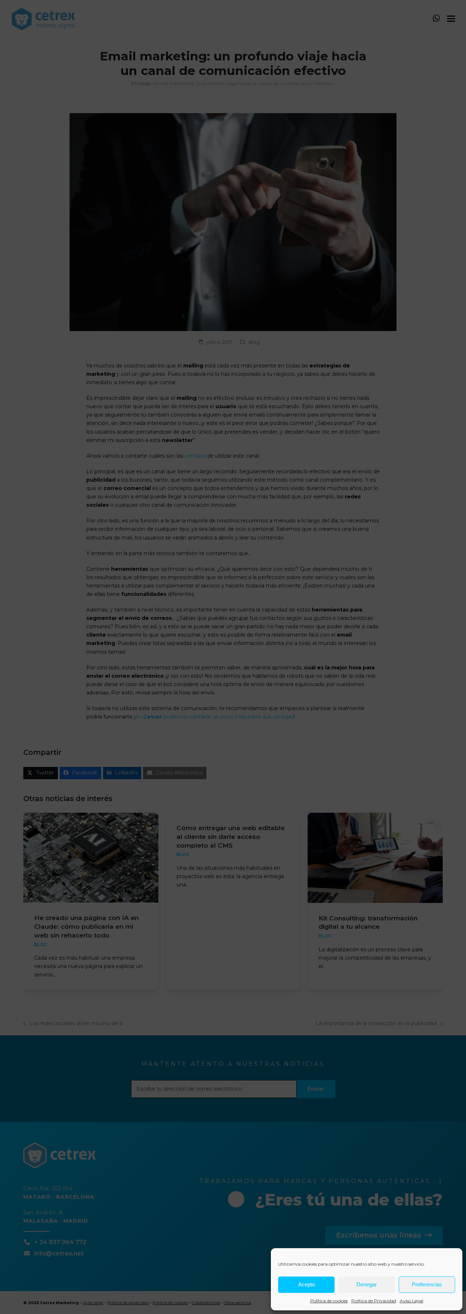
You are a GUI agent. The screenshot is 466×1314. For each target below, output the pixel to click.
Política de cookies (329, 1300)
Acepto (306, 1284)
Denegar (366, 1284)
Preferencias (427, 1284)
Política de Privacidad (373, 1300)
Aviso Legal (411, 1300)
